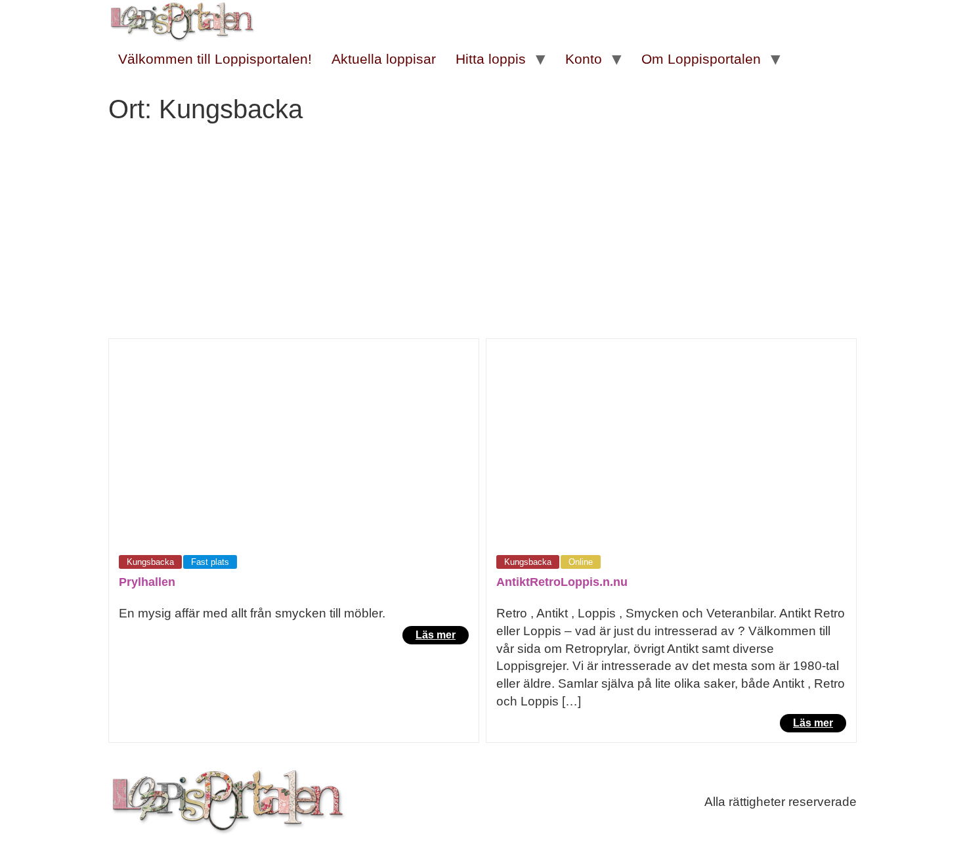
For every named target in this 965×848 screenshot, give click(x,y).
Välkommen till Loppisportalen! (215, 58)
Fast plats (210, 562)
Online (580, 562)
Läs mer (436, 634)
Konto (583, 58)
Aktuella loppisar (384, 58)
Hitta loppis (491, 58)
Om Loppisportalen (701, 58)
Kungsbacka (150, 562)
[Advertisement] (482, 240)
